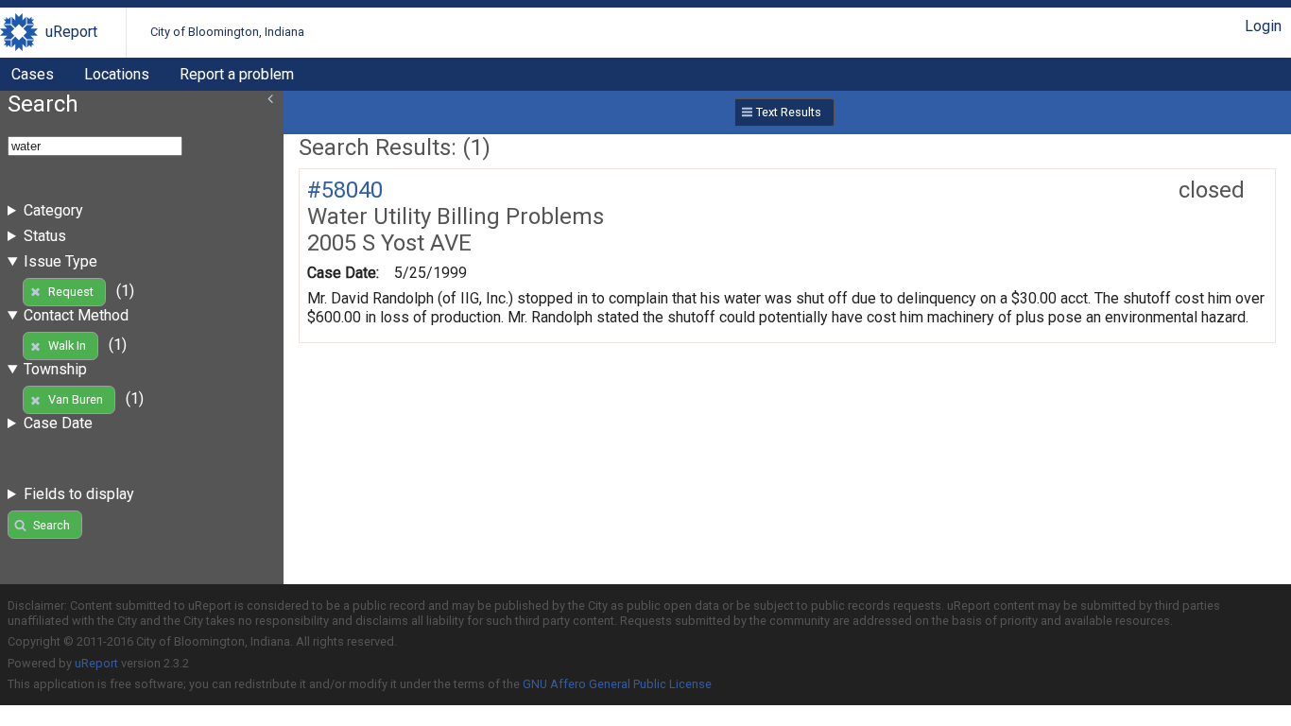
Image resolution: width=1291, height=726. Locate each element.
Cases (32, 74)
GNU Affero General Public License (617, 684)
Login (1263, 26)
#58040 (345, 190)
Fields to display (79, 494)
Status (45, 236)
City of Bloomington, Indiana (227, 32)
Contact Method (76, 315)
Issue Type (60, 261)
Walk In (67, 345)
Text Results (788, 112)
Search (51, 525)
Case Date (58, 423)
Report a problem (237, 74)
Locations (116, 74)
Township (55, 369)
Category (53, 210)
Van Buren (75, 399)
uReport (71, 32)
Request (71, 292)
